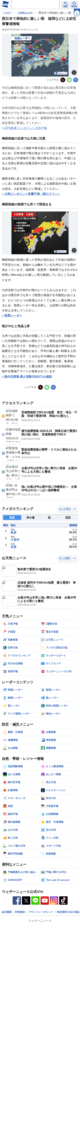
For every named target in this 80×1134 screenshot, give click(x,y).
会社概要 (7, 911)
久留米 (15, 539)
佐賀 (14, 546)
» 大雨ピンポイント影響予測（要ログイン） (31, 193)
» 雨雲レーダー (12, 315)
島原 (14, 532)
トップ (7, 13)
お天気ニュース (25, 13)
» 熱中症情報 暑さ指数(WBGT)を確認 (27, 376)
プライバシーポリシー (41, 911)
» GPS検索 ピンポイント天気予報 (24, 128)
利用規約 (20, 911)
